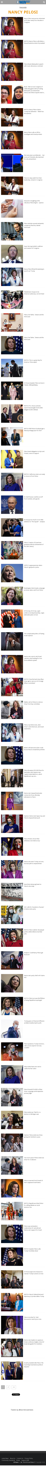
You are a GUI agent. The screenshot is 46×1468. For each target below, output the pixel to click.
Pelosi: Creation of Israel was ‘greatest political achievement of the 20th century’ (33, 544)
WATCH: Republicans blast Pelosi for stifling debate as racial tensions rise (33, 1205)
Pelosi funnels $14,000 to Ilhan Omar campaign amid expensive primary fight (33, 1091)
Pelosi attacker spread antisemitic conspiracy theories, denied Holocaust (34, 225)
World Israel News (28, 1462)
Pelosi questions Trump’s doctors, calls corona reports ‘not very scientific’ (34, 1045)
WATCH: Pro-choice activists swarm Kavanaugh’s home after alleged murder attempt (33, 407)
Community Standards (8, 1460)
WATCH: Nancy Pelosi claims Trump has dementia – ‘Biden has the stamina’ (34, 111)
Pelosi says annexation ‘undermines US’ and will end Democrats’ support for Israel (33, 1228)
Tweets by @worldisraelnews (22, 1410)
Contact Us (20, 1458)
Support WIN (25, 1460)
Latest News (5, 1458)
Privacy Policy (29, 1458)
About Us (12, 1458)
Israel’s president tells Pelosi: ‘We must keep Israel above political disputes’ (33, 1365)
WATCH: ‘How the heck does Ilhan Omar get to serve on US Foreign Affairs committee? (34, 681)
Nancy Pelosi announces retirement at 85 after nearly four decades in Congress (34, 20)
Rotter (18, 1460)
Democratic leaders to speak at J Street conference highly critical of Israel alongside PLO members (34, 1342)
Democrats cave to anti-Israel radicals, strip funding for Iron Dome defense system (33, 658)
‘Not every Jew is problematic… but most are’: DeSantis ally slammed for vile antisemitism (34, 157)
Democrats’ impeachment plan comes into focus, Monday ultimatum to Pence (33, 795)
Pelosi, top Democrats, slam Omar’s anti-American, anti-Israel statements (34, 727)
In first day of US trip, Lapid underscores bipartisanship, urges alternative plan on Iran (34, 613)
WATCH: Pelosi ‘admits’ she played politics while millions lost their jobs (34, 932)
